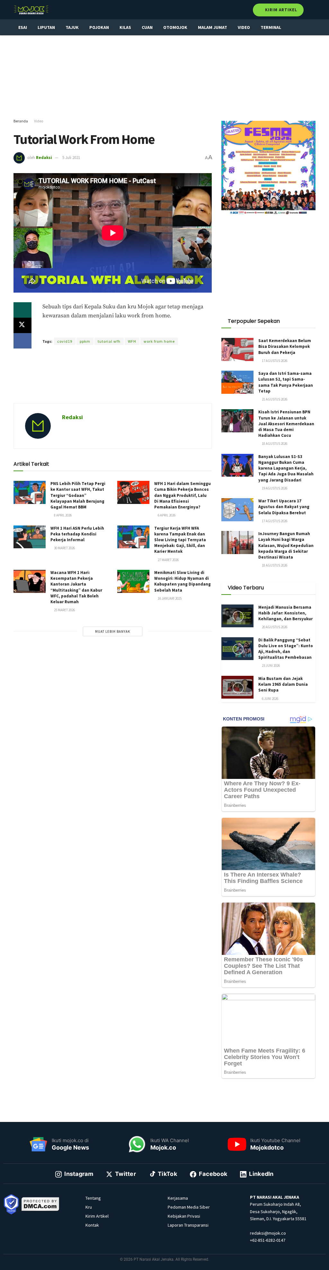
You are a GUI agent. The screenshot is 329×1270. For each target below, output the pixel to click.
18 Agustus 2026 (274, 443)
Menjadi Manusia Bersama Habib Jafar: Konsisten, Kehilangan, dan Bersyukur (285, 613)
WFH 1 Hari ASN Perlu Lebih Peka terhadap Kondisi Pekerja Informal (77, 533)
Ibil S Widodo (132, 330)
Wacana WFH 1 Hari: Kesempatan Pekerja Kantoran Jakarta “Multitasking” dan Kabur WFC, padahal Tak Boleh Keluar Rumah (76, 587)
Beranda (20, 121)
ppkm (85, 341)
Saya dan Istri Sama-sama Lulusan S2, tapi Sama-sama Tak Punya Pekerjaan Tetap (285, 382)
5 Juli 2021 (71, 157)
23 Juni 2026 (270, 665)
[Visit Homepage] (31, 9)
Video (244, 27)
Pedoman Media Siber (189, 1207)
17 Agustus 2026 (274, 360)
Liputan (46, 27)
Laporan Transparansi (188, 1225)
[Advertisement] (164, 77)
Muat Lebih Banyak (112, 631)
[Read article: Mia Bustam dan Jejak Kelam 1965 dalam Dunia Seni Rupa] (237, 687)
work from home (159, 341)
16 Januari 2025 (169, 598)
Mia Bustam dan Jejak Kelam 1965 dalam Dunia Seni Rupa (283, 684)
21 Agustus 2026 (274, 399)
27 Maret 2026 (168, 560)
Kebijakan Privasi (184, 1216)
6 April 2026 (166, 515)
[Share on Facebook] (22, 340)
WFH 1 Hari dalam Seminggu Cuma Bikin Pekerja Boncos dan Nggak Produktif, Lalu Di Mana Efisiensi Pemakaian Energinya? (182, 495)
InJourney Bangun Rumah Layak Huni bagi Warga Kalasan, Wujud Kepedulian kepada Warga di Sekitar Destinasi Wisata (286, 545)
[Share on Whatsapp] (22, 310)
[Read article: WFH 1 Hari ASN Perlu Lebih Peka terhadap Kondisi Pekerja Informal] (29, 537)
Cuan (147, 27)
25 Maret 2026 (64, 610)
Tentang (93, 1198)
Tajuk (72, 27)
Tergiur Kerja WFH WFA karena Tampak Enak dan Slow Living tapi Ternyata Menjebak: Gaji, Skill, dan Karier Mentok (180, 539)
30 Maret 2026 (64, 548)
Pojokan (99, 27)
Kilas (125, 27)
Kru (88, 1207)
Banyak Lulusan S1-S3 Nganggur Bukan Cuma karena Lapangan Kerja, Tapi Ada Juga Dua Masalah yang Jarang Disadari (286, 468)
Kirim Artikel (280, 10)
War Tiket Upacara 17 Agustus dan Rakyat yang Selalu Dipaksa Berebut (283, 506)
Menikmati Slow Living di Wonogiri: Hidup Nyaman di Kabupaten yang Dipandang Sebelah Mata (182, 581)
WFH (132, 341)
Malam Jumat (212, 27)
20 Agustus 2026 (274, 627)
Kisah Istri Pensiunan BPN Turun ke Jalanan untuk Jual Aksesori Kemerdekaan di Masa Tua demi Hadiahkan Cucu (286, 423)
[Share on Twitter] (22, 325)
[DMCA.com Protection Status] (40, 1203)
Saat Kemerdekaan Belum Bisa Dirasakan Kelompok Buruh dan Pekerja (284, 346)
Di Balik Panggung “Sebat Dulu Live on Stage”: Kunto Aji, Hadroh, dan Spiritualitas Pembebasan (285, 648)
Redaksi (44, 157)
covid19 (64, 341)
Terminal (271, 27)
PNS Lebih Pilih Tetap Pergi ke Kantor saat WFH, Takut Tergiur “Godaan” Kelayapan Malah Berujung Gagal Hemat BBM (77, 495)
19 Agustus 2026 (274, 488)
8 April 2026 (62, 515)
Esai (22, 27)
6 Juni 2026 (269, 698)
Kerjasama (178, 1198)
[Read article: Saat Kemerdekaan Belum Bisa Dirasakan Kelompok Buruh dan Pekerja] (237, 349)
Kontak (92, 1225)
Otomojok (175, 27)
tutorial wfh (109, 341)
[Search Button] (313, 9)
